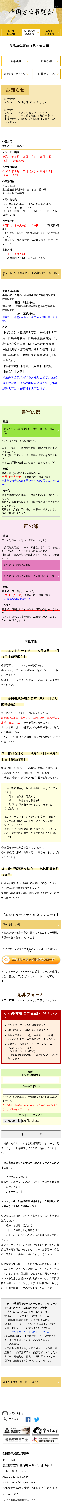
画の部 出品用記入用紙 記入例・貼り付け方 (29, 576)
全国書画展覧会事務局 (15, 1453)
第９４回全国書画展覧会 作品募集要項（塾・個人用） (30, 273)
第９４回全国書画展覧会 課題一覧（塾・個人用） (29, 431)
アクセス (14, 1419)
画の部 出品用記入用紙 (17, 565)
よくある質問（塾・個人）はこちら (22, 1382)
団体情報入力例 (11, 924)
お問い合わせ (16, 1413)
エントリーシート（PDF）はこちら (31, 1332)
